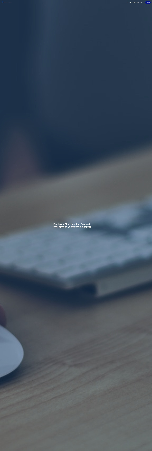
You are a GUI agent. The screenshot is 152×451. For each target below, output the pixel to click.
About (130, 2)
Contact (141, 2)
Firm (127, 2)
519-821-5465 (148, 2)
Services (134, 2)
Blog (138, 2)
